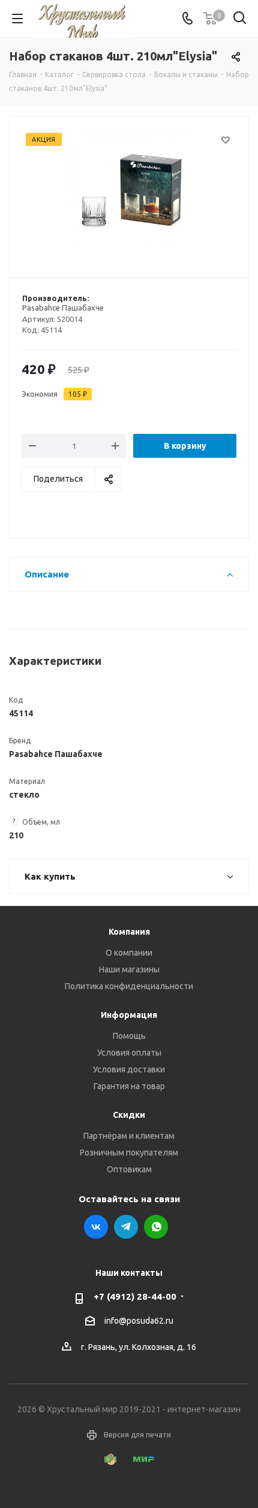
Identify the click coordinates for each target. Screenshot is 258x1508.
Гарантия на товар (129, 1086)
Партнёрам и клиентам (129, 1136)
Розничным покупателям (129, 1152)
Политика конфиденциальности (129, 986)
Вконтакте (96, 1227)
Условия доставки (129, 1069)
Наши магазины (129, 969)
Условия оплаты (129, 1052)
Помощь (129, 1036)
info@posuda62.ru (138, 1320)
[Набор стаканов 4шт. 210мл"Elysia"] (129, 192)
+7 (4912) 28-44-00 (135, 1296)
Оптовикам (129, 1169)
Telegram (126, 1227)
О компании (129, 952)
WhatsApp (156, 1227)
